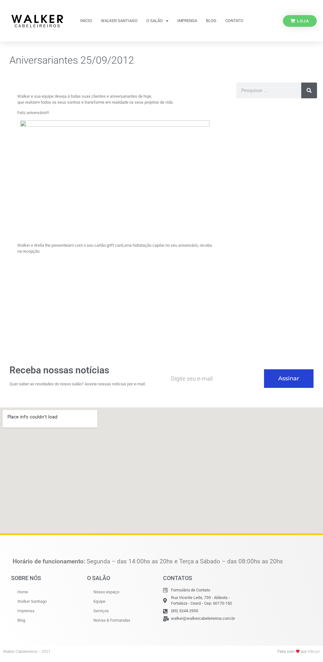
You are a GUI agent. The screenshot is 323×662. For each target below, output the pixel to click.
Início (86, 20)
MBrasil (314, 651)
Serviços (101, 610)
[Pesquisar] (309, 90)
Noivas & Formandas (111, 620)
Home (22, 592)
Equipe (99, 601)
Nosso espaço (106, 592)
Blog (211, 20)
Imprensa (187, 20)
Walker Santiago (119, 20)
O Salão (154, 20)
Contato (234, 20)
